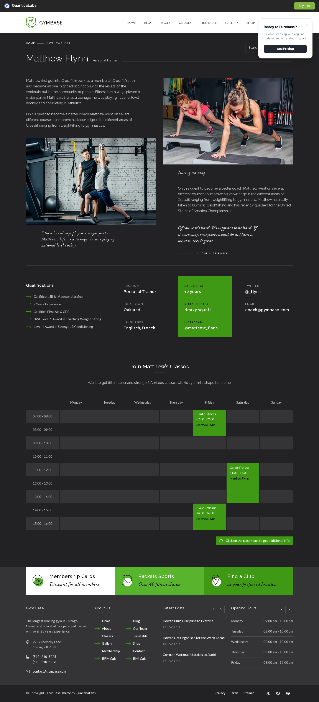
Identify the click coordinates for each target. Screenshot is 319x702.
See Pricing (285, 48)
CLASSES (185, 22)
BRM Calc (109, 658)
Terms (234, 693)
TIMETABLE (208, 22)
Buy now (304, 5)
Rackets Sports (156, 576)
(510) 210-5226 (44, 662)
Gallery (107, 643)
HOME (131, 22)
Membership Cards (72, 576)
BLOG (148, 22)
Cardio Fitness (206, 414)
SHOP (251, 22)
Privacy (219, 693)
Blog (136, 621)
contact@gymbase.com (49, 671)
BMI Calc (139, 658)
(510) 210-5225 (44, 657)
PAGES (166, 22)
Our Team (140, 628)
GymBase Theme (59, 693)
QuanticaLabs (14, 5)
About (106, 628)
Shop (136, 643)
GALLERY (231, 22)
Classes (107, 636)
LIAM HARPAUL (213, 253)
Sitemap (248, 693)
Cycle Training (206, 508)
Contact (139, 651)
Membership (111, 651)
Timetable (140, 636)
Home (30, 43)
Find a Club (241, 576)
